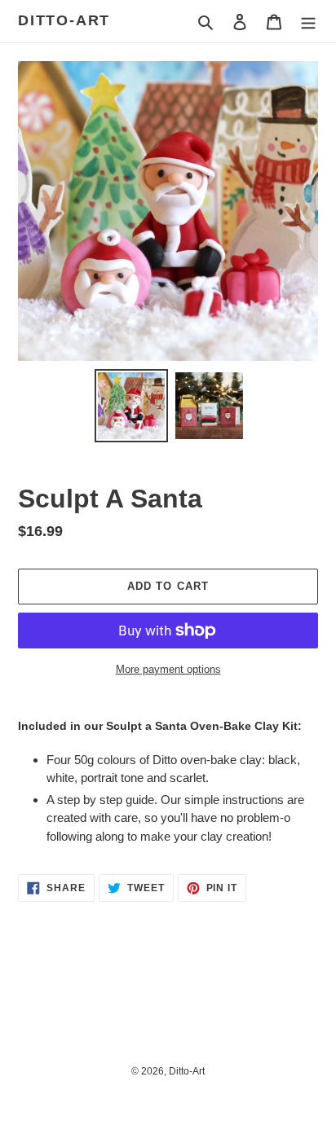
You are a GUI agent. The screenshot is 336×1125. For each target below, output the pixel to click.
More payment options (168, 669)
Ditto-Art (64, 20)
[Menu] (308, 21)
